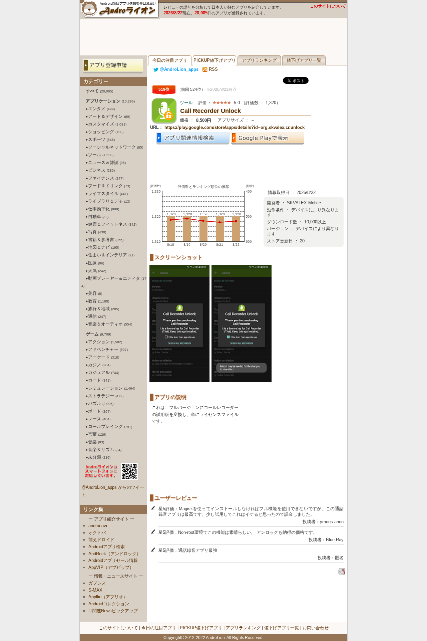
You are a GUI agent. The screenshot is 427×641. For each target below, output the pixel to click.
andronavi (97, 525)
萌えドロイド (101, 539)
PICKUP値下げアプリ (214, 60)
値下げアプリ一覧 (304, 60)
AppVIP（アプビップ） (111, 567)
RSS (212, 69)
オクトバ (97, 532)
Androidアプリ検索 (106, 546)
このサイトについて (328, 6)
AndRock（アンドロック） (114, 553)
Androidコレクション (108, 603)
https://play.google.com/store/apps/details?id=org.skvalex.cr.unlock (234, 127)
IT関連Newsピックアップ (113, 610)
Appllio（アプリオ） (107, 596)
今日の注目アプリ (169, 60)
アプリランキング (259, 60)
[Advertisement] (213, 37)
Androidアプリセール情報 (113, 560)
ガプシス (97, 583)
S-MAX (95, 590)
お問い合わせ (316, 627)
